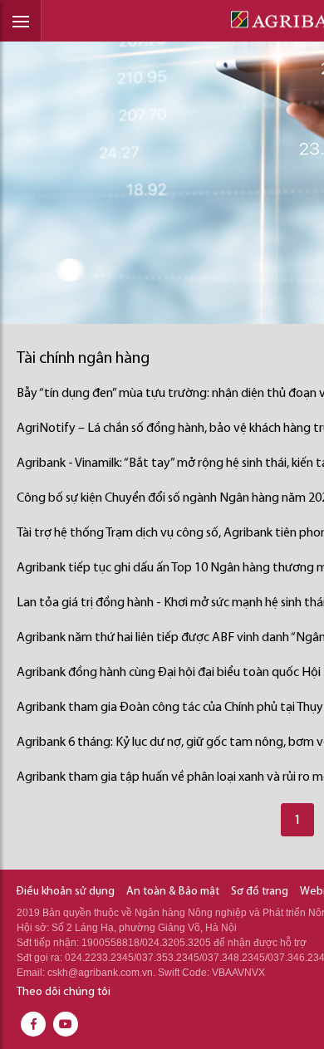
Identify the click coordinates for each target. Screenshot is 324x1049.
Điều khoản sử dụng (66, 891)
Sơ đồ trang (259, 891)
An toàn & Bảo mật (172, 891)
